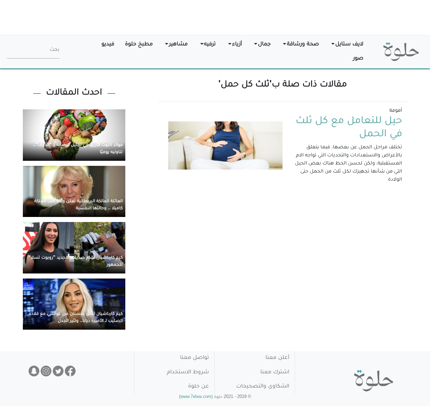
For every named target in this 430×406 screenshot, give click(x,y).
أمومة (395, 111)
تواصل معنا (194, 358)
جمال (264, 44)
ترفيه (210, 44)
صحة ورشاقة (303, 44)
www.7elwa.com (195, 397)
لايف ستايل (349, 44)
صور (358, 59)
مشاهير (178, 44)
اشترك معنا (274, 372)
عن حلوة (198, 387)
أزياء (237, 44)
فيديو (107, 44)
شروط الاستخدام (188, 372)
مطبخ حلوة (139, 44)
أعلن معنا (277, 358)
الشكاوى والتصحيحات (262, 387)
